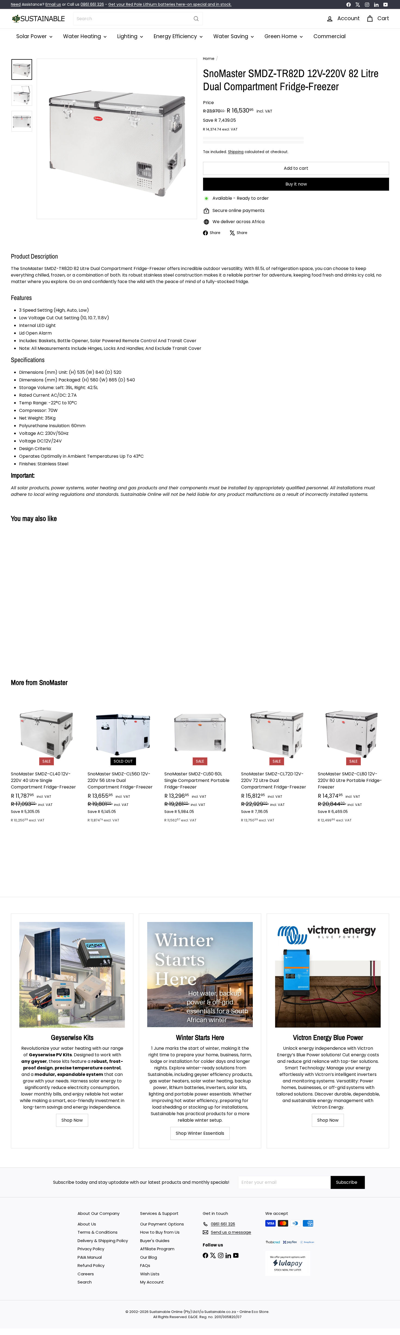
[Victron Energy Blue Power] (328, 975)
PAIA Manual (90, 1257)
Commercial (329, 36)
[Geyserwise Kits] (72, 975)
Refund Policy (91, 1265)
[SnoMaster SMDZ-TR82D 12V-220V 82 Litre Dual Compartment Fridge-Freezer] (40, 596)
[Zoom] (117, 139)
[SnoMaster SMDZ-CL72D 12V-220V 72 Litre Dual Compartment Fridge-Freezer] (276, 763)
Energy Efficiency (176, 36)
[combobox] (138, 18)
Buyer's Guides (155, 1240)
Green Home (281, 36)
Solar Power (32, 36)
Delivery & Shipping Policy (103, 1240)
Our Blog (148, 1257)
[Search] (196, 18)
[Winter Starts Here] (200, 975)
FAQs (145, 1265)
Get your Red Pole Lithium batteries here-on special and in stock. (170, 4)
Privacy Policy (91, 1249)
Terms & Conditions (98, 1232)
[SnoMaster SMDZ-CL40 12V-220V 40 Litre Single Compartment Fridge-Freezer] (46, 763)
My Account (152, 1282)
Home (208, 58)
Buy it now (296, 184)
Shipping (236, 151)
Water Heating (82, 36)
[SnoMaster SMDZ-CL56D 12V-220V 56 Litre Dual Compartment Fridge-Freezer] (123, 763)
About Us (87, 1224)
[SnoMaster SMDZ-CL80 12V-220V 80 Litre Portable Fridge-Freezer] (353, 763)
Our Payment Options (162, 1224)
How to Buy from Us (160, 1232)
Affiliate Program (157, 1249)
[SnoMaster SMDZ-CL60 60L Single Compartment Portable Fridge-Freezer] (200, 763)
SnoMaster (53, 682)
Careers (86, 1274)
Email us (53, 4)
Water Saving (231, 36)
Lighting (128, 36)
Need (16, 4)
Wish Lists (149, 1274)
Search (85, 1282)
